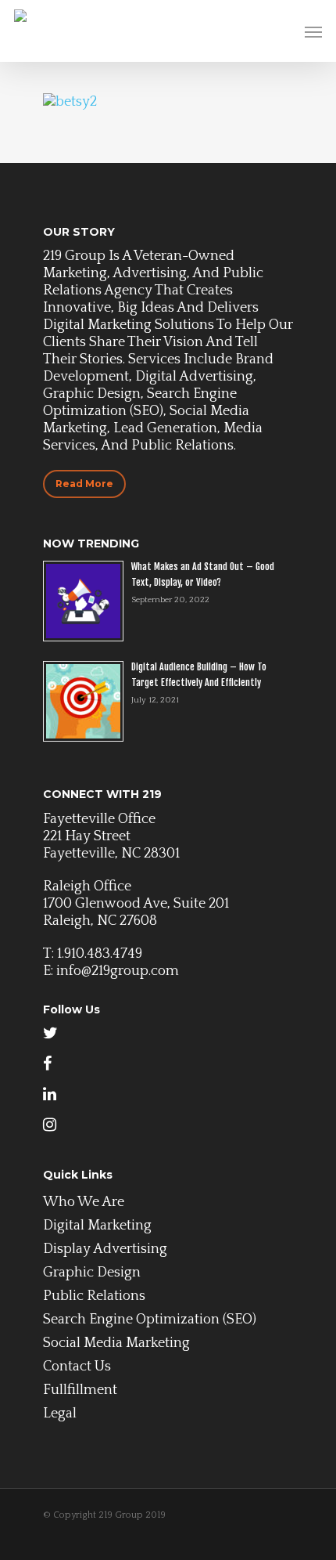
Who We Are (83, 1202)
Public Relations (94, 1296)
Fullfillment (80, 1390)
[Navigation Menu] (313, 31)
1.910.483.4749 (99, 954)
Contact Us (77, 1366)
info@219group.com (117, 971)
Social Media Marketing (116, 1343)
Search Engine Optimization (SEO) (149, 1319)
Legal (60, 1413)
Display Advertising (105, 1249)
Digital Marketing (97, 1225)
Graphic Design (92, 1272)
